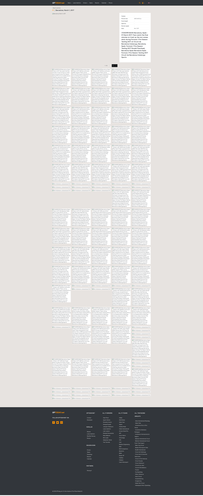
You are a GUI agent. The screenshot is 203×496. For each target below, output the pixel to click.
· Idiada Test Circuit (139, 483)
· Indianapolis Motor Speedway (142, 485)
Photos (110, 3)
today (58, 3)
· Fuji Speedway (138, 472)
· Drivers (88, 450)
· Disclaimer (89, 420)
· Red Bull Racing (90, 436)
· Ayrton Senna (106, 420)
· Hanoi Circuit (138, 476)
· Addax (120, 417)
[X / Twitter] (57, 422)
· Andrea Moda (122, 426)
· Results (88, 456)
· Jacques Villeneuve (108, 426)
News (69, 3)
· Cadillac (121, 457)
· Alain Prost (106, 417)
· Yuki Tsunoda (106, 442)
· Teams (88, 452)
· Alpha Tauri (122, 422)
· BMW (120, 453)
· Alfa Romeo (122, 420)
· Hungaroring (138, 481)
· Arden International (124, 429)
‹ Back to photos (56, 8)
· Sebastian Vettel (107, 440)
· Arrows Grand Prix (123, 431)
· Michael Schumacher (108, 433)
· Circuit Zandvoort (139, 463)
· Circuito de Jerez (139, 465)
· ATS (120, 440)
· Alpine (120, 424)
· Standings (89, 454)
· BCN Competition (123, 449)
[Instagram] (61, 422)
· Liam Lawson (106, 431)
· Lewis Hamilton (90, 434)
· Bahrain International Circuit (142, 438)
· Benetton (121, 451)
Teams (91, 3)
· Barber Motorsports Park (141, 447)
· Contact (88, 417)
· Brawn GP (121, 455)
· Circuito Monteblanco (140, 467)
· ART (120, 433)
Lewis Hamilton (77, 3)
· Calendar (89, 459)
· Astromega (122, 437)
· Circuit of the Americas (141, 458)
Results (97, 3)
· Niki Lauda (105, 437)
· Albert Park (138, 423)
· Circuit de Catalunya (140, 452)
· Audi (120, 442)
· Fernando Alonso (107, 422)
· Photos (88, 438)
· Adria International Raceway (142, 421)
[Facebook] (53, 422)
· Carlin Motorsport (123, 462)
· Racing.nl (89, 470)
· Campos (121, 460)
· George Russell (107, 424)
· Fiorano (137, 470)
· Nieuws (88, 431)
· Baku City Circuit (139, 445)
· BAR (120, 446)
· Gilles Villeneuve (139, 474)
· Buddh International (140, 450)
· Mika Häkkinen (106, 435)
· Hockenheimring (139, 478)
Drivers (85, 3)
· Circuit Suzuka (139, 461)
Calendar (104, 3)
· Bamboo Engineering (124, 444)
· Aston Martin (122, 435)
